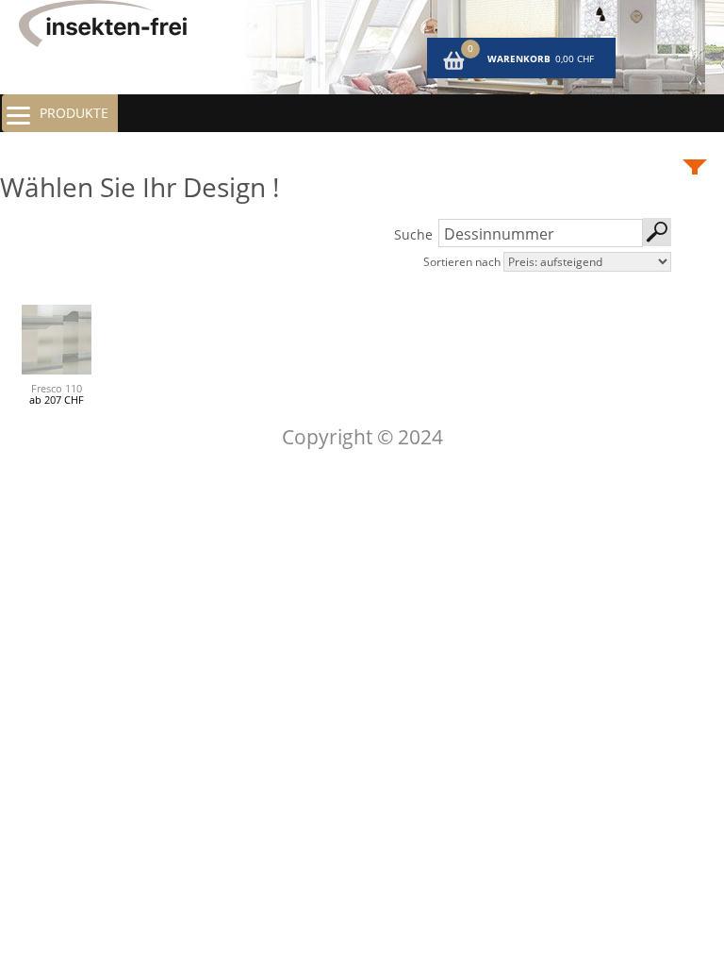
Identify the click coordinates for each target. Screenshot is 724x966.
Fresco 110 (56, 388)
